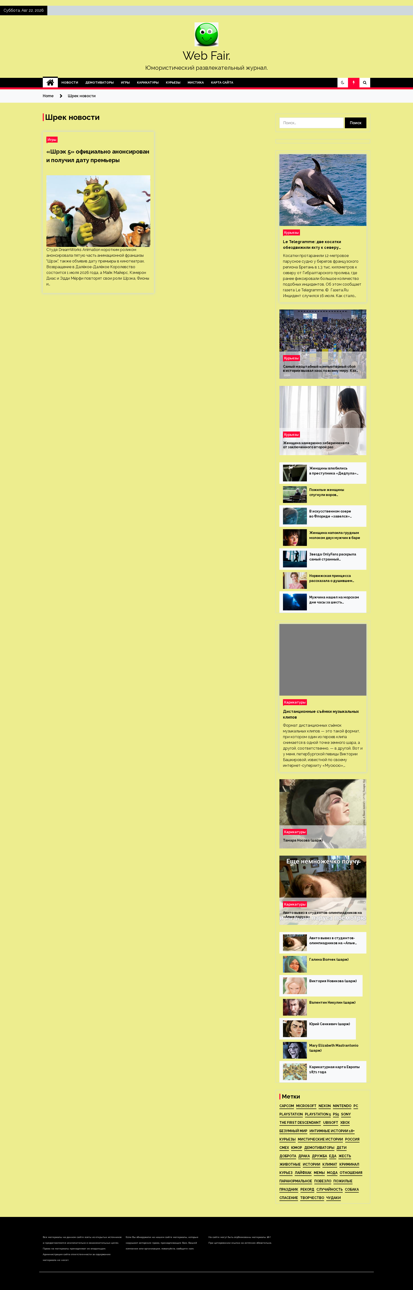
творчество (312, 1198)
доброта (287, 1156)
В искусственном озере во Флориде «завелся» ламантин (330, 514)
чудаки (333, 1198)
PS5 (336, 1114)
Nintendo (342, 1106)
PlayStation (291, 1114)
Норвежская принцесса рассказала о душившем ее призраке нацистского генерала (332, 578)
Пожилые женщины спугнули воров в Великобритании (326, 492)
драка (304, 1156)
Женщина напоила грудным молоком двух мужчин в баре (334, 535)
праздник (288, 1189)
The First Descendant (300, 1123)
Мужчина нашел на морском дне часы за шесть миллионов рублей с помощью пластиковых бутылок (334, 600)
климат (329, 1164)
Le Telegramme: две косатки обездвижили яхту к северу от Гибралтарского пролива (312, 245)
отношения (351, 1173)
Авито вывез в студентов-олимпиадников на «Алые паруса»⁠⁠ (322, 915)
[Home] (50, 82)
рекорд (307, 1189)
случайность (329, 1189)
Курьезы (173, 82)
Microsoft (306, 1106)
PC (355, 1106)
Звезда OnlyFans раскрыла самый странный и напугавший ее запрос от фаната (332, 557)
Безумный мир (293, 1131)
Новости (69, 82)
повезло (322, 1181)
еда (332, 1156)
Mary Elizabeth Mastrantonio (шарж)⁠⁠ (333, 1048)
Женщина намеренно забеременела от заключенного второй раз (316, 445)
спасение (288, 1198)
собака (352, 1189)
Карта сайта (222, 82)
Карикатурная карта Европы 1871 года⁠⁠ (334, 1069)
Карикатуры (148, 82)
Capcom (286, 1106)
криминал (349, 1164)
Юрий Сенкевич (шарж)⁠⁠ (329, 1024)
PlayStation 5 (318, 1114)
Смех (284, 1148)
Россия (352, 1139)
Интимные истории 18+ (332, 1131)
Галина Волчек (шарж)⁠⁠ (328, 959)
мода (332, 1173)
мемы (319, 1173)
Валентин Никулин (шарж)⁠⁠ (332, 1002)
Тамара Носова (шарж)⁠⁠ (303, 840)
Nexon (325, 1106)
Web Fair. (206, 55)
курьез (286, 1173)
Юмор (296, 1148)
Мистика (196, 82)
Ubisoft (330, 1123)
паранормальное (295, 1181)
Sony (346, 1114)
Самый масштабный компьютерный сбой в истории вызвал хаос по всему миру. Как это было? (319, 369)
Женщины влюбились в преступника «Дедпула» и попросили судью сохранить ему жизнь (333, 471)
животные (290, 1164)
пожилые (343, 1181)
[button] (342, 82)
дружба (319, 1156)
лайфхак (303, 1173)
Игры (125, 82)
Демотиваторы (99, 82)
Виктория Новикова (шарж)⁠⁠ (333, 981)
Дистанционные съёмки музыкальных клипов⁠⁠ (321, 714)
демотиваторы (319, 1148)
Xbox (345, 1123)
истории (311, 1164)
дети (342, 1148)
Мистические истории (320, 1139)
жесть (344, 1156)
